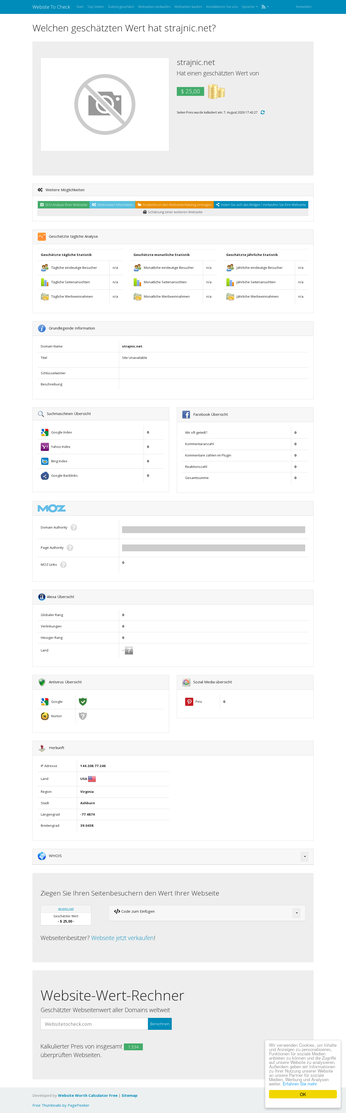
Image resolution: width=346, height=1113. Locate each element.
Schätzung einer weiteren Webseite (174, 212)
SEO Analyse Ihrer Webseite (65, 204)
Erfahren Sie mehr (300, 1083)
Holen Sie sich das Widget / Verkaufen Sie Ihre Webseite (262, 204)
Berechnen (159, 1023)
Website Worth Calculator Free (88, 1095)
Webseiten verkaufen (154, 6)
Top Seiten (95, 6)
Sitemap (130, 1095)
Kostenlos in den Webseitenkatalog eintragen (177, 204)
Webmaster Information (114, 204)
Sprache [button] (248, 6)
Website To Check (51, 7)
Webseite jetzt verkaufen (122, 938)
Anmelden (304, 6)
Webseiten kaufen (188, 6)
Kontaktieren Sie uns (222, 6)
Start (79, 6)
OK (303, 1094)
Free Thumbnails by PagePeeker (60, 1105)
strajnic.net (66, 909)
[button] (265, 6)
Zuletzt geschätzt (121, 6)
